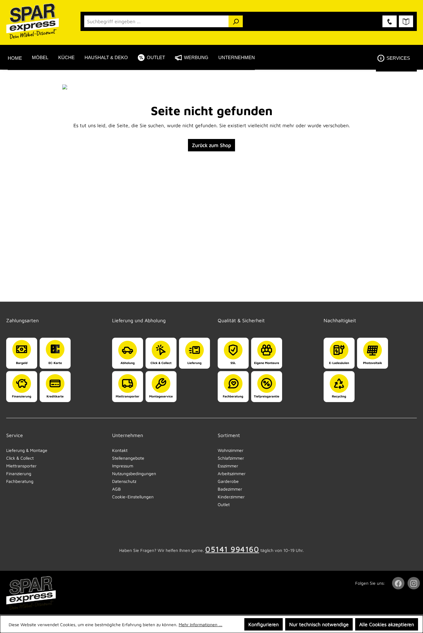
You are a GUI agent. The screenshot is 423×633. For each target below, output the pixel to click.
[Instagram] (414, 583)
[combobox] (156, 21)
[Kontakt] (389, 21)
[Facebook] (399, 583)
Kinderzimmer (231, 496)
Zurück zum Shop (211, 145)
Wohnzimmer (230, 450)
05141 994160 (232, 549)
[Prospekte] (406, 21)
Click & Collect (20, 458)
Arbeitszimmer (232, 473)
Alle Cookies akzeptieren (386, 624)
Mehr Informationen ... (200, 624)
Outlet (224, 504)
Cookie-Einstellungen (133, 496)
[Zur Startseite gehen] (37, 21)
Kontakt (120, 450)
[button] (396, 58)
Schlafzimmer (231, 458)
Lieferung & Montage (26, 450)
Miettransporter (21, 465)
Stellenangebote (128, 458)
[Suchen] (236, 21)
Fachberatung (19, 481)
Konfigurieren (263, 624)
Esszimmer (228, 465)
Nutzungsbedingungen (134, 473)
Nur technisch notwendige (319, 624)
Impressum (122, 465)
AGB (116, 489)
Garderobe (228, 481)
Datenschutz (124, 481)
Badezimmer (230, 489)
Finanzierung (18, 473)
